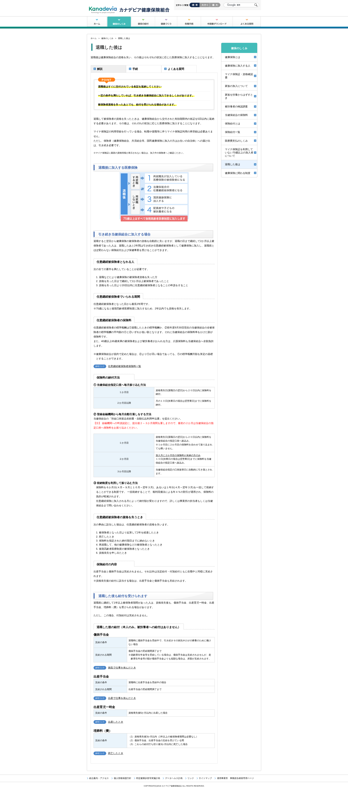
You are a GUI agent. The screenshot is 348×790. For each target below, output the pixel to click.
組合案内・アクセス (99, 778)
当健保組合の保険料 (236, 115)
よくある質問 (247, 22)
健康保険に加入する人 (237, 65)
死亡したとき (115, 753)
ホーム (97, 22)
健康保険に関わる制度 (237, 173)
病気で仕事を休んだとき (122, 667)
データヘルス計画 (173, 778)
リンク (190, 778)
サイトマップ (205, 778)
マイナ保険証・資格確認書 (239, 76)
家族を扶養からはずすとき (239, 96)
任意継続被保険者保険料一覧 (124, 366)
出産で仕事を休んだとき (122, 698)
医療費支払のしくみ (236, 140)
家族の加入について (236, 86)
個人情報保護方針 (122, 778)
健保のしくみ (119, 22)
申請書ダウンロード (217, 22)
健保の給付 (143, 22)
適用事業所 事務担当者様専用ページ (235, 778)
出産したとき (115, 721)
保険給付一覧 (232, 132)
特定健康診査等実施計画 (148, 778)
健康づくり (166, 22)
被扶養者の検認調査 (236, 106)
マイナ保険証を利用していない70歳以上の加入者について (239, 152)
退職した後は (232, 164)
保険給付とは (232, 123)
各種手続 (189, 22)
